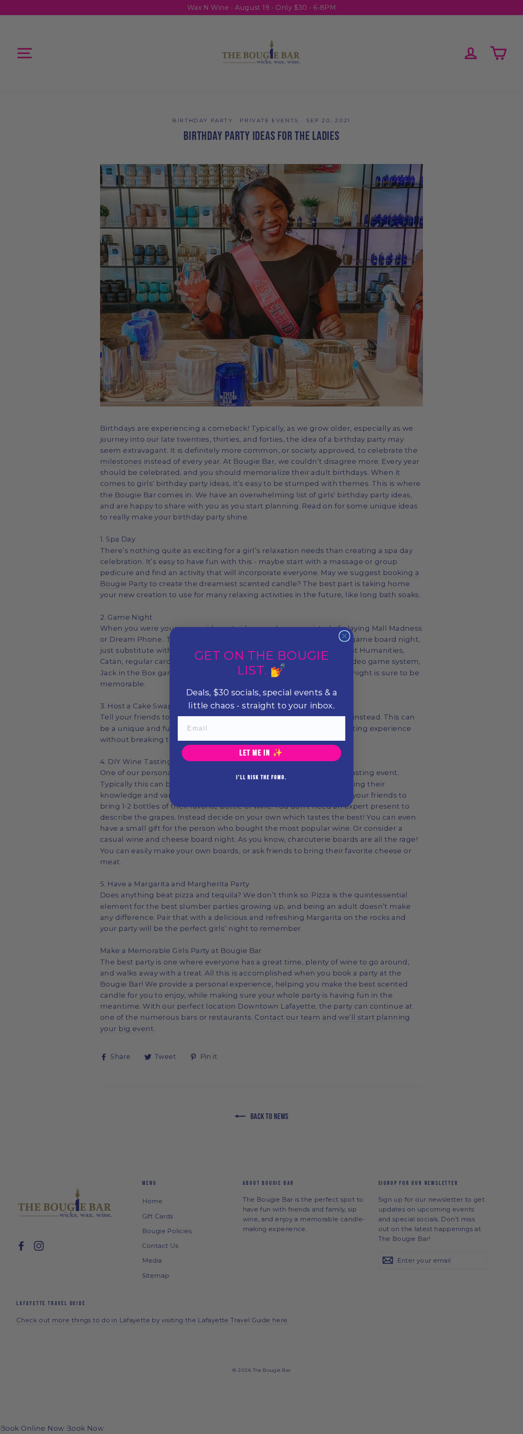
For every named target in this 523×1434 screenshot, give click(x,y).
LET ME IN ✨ (261, 753)
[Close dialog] (344, 636)
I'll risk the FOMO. (261, 777)
